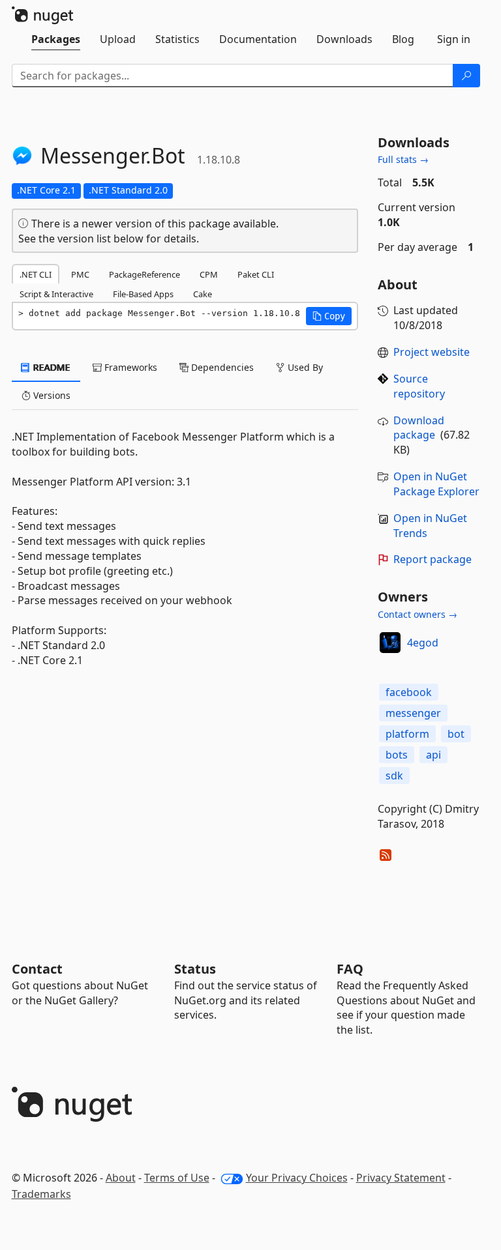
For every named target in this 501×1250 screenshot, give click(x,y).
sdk (394, 775)
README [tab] (50, 367)
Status (195, 969)
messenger (413, 713)
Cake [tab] (202, 294)
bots (397, 755)
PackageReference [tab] (144, 274)
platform (407, 734)
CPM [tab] (209, 274)
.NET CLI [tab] (36, 274)
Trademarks (41, 1194)
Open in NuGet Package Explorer (436, 484)
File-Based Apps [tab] (143, 294)
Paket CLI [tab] (255, 274)
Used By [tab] (304, 367)
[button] (329, 316)
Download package (418, 428)
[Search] (466, 75)
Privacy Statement (401, 1177)
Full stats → (403, 159)
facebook (409, 692)
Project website (431, 352)
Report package (432, 559)
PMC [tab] (80, 274)
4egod (422, 642)
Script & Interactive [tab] (56, 294)
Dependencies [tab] (221, 367)
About (121, 1177)
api (433, 755)
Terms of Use (176, 1177)
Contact (37, 969)
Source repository (419, 386)
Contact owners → (417, 614)
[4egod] (390, 642)
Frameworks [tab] (129, 367)
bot (456, 734)
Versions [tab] (50, 395)
